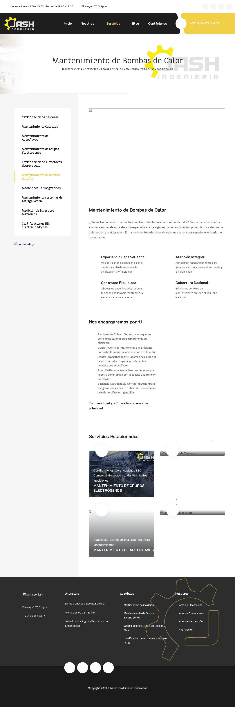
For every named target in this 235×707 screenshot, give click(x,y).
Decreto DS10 (140, 539)
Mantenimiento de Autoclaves (123, 549)
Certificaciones (103, 470)
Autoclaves (100, 539)
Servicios (113, 23)
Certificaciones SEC (128, 470)
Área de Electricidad (191, 605)
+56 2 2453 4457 (205, 23)
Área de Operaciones (191, 613)
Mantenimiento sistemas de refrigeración (42, 199)
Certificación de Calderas (191, 448)
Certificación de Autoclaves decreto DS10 (42, 164)
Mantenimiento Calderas (189, 508)
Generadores (116, 475)
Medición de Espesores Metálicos (38, 212)
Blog (135, 23)
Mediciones (100, 480)
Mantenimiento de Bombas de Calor (41, 177)
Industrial (170, 503)
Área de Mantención (191, 621)
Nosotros (87, 23)
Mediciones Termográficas (41, 188)
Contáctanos (157, 23)
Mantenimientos (136, 475)
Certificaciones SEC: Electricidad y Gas (36, 225)
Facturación (186, 629)
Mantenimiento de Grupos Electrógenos (118, 488)
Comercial (100, 475)
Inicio (68, 23)
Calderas (170, 438)
